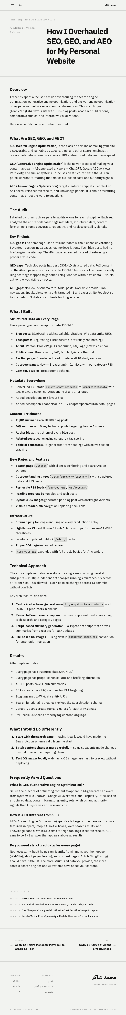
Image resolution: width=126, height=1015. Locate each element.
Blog (20, 19)
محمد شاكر (110, 5)
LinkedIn (16, 986)
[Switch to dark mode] (20, 5)
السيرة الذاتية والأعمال (43, 986)
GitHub (16, 981)
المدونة (50, 981)
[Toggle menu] (12, 5)
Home (12, 19)
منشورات (49, 992)
